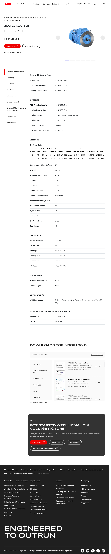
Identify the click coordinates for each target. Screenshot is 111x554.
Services (46, 4)
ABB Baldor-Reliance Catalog (16, 489)
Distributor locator (37, 506)
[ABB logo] (7, 4)
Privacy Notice (41, 551)
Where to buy (29, 46)
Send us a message (38, 513)
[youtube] (87, 550)
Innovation (85, 492)
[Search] (100, 4)
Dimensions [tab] (11, 96)
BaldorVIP (73, 442)
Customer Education (38, 503)
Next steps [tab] (11, 122)
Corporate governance (65, 497)
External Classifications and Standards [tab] (16, 109)
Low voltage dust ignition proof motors (18, 473)
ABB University (36, 499)
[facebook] (98, 550)
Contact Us (55, 442)
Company (85, 481)
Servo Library (35, 496)
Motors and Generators (29, 470)
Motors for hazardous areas (91, 470)
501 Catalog (37, 442)
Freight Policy (9, 505)
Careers (84, 496)
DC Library (34, 489)
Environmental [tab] (13, 102)
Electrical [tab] (10, 84)
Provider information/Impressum (60, 551)
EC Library (34, 492)
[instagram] (103, 550)
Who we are (86, 485)
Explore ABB (82, 4)
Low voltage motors (49, 470)
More (65, 4)
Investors (59, 481)
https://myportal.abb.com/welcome (104, 4)
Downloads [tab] (11, 116)
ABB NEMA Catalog (12, 492)
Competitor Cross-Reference (44, 448)
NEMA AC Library (37, 485)
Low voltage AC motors (14, 485)
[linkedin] (82, 550)
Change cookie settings (26, 551)
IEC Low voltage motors (68, 470)
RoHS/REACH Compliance (15, 509)
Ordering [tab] (10, 78)
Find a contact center (38, 510)
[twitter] (93, 550)
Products (36, 4)
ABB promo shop (88, 489)
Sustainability (86, 499)
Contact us (11, 46)
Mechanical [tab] (11, 90)
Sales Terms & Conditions (14, 502)
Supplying (85, 503)
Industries (56, 4)
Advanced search (97, 355)
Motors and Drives (11, 470)
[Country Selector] (95, 4)
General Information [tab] (15, 72)
